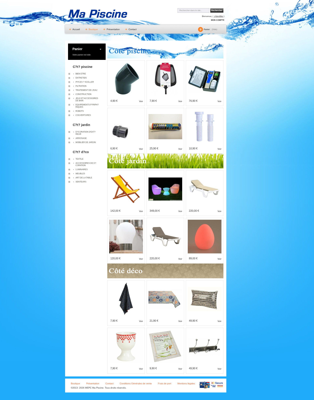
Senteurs (81, 182)
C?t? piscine (82, 67)
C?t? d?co (81, 152)
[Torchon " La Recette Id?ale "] (165, 331)
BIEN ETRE (81, 74)
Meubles (80, 173)
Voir (141, 101)
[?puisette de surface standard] (165, 63)
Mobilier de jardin (86, 142)
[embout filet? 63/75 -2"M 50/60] (126, 111)
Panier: (207, 29)
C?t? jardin (81, 125)
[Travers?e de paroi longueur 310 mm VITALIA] (202, 111)
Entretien (81, 78)
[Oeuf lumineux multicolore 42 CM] (204, 221)
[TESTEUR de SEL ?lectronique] (204, 63)
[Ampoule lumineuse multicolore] (126, 221)
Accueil (76, 29)
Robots (80, 111)
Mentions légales (186, 383)
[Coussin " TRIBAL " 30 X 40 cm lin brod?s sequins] (204, 283)
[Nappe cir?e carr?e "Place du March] (165, 283)
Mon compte (217, 20)
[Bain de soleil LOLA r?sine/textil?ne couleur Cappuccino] (165, 221)
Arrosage (81, 138)
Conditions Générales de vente (136, 383)
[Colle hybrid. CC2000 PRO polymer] (165, 111)
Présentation (113, 29)
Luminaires (82, 169)
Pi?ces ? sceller (85, 82)
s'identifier (218, 16)
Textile (79, 159)
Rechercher (216, 10)
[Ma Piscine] (97, 14)
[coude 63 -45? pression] (124, 63)
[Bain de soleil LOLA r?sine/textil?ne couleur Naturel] (204, 173)
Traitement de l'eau (86, 90)
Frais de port (164, 383)
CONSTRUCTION (83, 94)
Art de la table (84, 178)
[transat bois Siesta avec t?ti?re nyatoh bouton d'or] (126, 173)
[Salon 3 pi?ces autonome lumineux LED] (165, 173)
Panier (77, 49)
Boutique (93, 29)
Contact (133, 29)
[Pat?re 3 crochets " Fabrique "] (204, 331)
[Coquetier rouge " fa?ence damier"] (126, 331)
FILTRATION (81, 86)
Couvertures (83, 115)
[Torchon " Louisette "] (126, 283)
